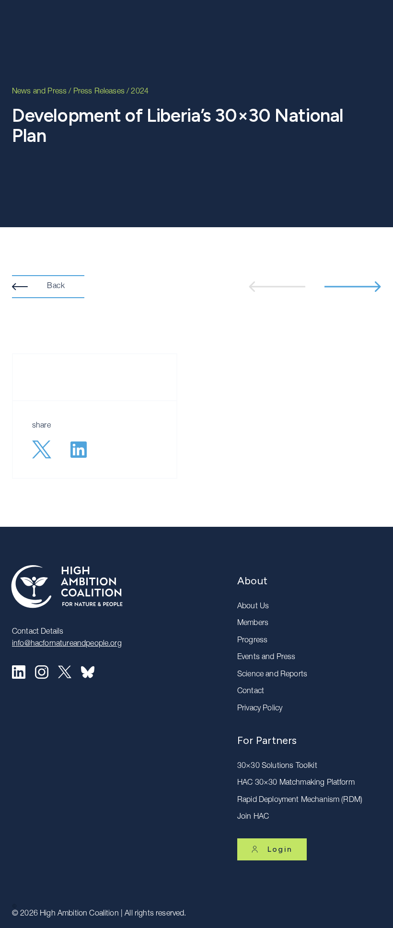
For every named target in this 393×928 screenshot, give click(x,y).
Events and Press (266, 657)
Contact (250, 692)
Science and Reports (272, 675)
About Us (253, 607)
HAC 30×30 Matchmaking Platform (296, 783)
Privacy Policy (259, 709)
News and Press (39, 92)
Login (279, 849)
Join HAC (253, 817)
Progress (252, 641)
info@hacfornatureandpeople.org (67, 644)
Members (252, 623)
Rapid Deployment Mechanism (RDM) (299, 800)
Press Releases (99, 92)
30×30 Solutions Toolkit (277, 766)
